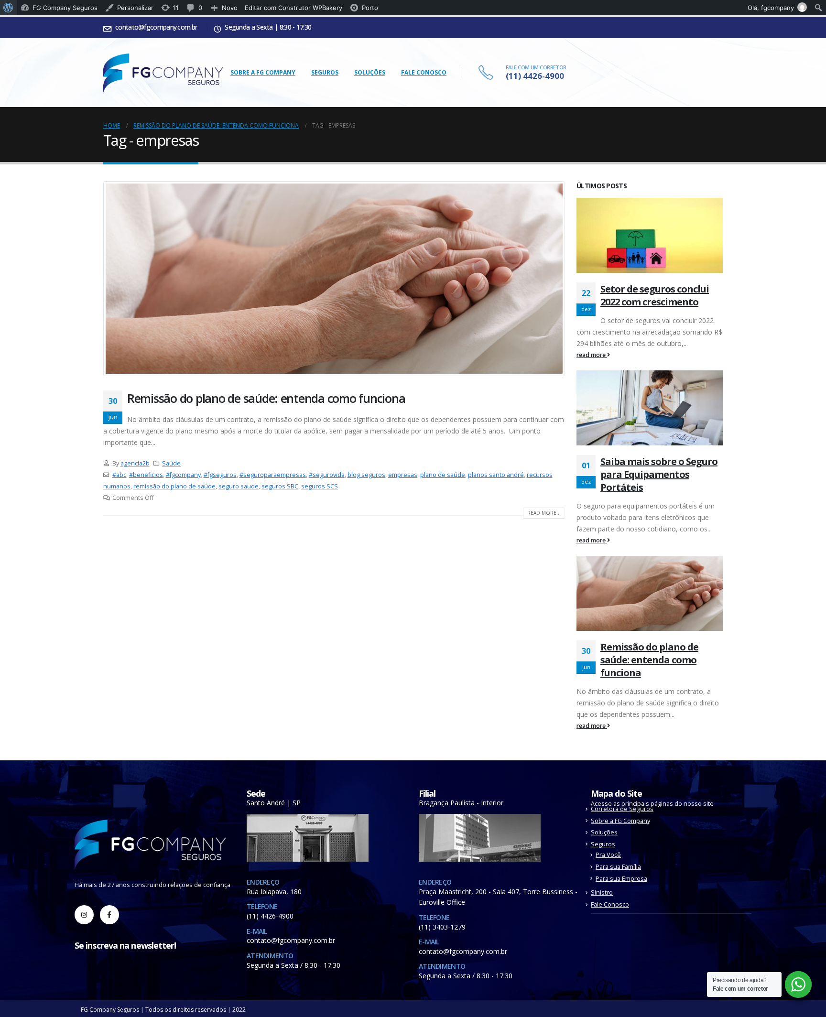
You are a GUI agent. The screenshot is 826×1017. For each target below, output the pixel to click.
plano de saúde (442, 475)
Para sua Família (618, 867)
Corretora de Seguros (622, 809)
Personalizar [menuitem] (135, 7)
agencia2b (135, 463)
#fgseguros (220, 475)
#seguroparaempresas (272, 475)
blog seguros (366, 475)
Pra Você (608, 855)
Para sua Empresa (621, 879)
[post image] (334, 278)
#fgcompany (183, 475)
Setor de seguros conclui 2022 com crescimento (654, 295)
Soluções (369, 72)
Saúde (171, 463)
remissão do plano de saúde (174, 486)
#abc (119, 475)
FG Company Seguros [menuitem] (65, 7)
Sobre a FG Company (262, 72)
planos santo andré (496, 475)
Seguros (324, 72)
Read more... (544, 512)
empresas (402, 475)
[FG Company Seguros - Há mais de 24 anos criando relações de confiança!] (163, 73)
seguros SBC (279, 486)
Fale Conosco (423, 72)
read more (591, 355)
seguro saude (238, 486)
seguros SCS (319, 486)
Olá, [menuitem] (771, 7)
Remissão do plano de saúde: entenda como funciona (266, 398)
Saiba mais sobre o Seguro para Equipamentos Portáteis (658, 474)
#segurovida (327, 475)
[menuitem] (8, 7)
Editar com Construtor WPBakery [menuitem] (293, 7)
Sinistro (602, 892)
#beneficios (146, 475)
